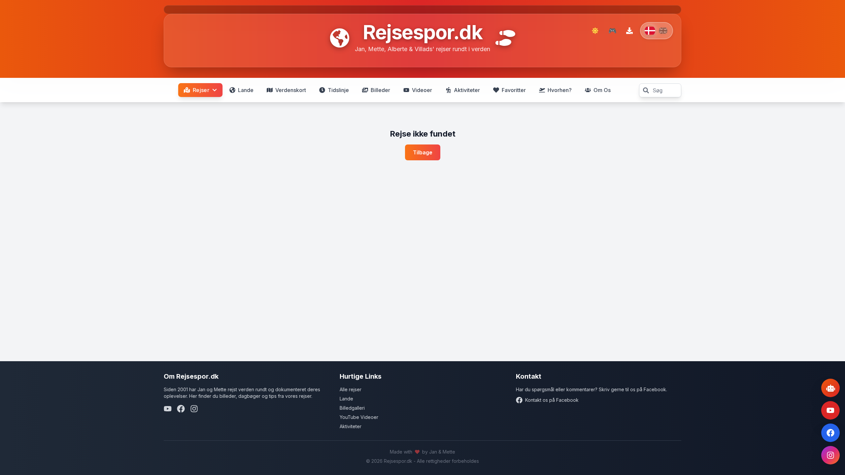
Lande (346, 398)
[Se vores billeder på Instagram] (830, 455)
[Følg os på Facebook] (830, 433)
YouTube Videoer (359, 417)
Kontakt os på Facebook (552, 400)
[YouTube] (168, 409)
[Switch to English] (656, 30)
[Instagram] (194, 409)
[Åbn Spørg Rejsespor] (830, 388)
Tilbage (422, 152)
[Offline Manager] (629, 30)
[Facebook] (181, 409)
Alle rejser (350, 389)
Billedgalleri (352, 408)
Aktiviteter (350, 426)
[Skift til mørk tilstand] (595, 30)
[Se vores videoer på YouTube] (830, 410)
